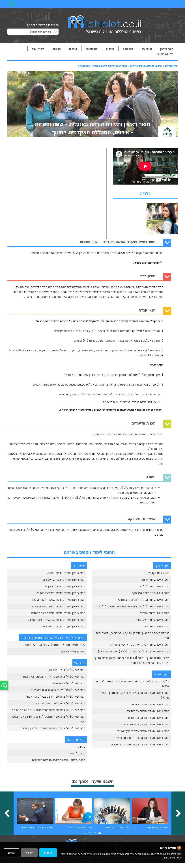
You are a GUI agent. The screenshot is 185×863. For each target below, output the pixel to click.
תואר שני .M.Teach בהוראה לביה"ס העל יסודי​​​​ (58, 689)
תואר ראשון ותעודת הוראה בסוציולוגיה (148, 711)
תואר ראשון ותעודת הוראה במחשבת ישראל (60, 593)
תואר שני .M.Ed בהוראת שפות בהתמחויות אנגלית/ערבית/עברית (48, 710)
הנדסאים (128, 48)
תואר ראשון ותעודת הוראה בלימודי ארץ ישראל (143, 731)
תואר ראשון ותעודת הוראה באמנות (149, 704)
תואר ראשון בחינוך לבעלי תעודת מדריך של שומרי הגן (139, 644)
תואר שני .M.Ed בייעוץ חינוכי (68, 683)
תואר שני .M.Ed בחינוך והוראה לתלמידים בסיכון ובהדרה (53, 728)
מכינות (57, 48)
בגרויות (73, 48)
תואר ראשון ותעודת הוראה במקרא (66, 572)
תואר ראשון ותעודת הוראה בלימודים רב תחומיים (58, 613)
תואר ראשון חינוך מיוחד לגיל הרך (150, 593)
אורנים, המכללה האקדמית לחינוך (146, 66)
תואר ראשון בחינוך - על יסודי (153, 619)
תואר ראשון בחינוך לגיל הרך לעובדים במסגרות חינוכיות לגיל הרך (133, 606)
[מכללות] (105, 25)
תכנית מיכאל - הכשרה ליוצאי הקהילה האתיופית (58, 760)
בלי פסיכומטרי (165, 53)
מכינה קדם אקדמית (158, 572)
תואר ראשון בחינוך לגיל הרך (153, 586)
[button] (99, 833)
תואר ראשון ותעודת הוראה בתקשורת (148, 717)
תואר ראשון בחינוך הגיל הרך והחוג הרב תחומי (143, 599)
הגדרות (11, 852)
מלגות (81, 746)
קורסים (110, 48)
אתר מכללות (171, 66)
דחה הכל (29, 852)
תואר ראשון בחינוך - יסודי (155, 626)
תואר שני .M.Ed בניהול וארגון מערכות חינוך (60, 703)
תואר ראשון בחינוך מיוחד (155, 579)
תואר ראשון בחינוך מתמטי (154, 613)
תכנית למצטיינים (76, 753)
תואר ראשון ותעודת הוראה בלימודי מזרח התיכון (58, 599)
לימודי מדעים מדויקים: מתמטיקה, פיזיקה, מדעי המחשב (54, 644)
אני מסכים (48, 852)
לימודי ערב (38, 48)
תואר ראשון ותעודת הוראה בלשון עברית (63, 586)
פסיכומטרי (92, 48)
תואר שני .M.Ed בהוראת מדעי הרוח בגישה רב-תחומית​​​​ (54, 676)
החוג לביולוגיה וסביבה (73, 651)
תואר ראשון (166, 48)
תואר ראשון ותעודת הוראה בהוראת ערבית (145, 724)
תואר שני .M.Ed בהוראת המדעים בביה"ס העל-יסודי (55, 696)
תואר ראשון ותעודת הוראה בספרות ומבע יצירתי (58, 606)
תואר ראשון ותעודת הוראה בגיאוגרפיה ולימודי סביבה (140, 744)
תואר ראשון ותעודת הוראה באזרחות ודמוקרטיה (143, 737)
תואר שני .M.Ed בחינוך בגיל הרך (66, 669)
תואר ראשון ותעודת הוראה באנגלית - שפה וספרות (102, 66)
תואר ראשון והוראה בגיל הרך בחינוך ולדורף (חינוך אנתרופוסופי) (133, 651)
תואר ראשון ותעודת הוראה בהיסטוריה (64, 579)
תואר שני (146, 48)
